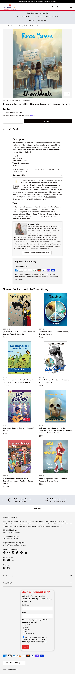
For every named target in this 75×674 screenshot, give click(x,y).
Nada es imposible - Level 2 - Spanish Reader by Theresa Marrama (53, 480)
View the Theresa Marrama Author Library (37, 252)
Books (14, 207)
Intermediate (45, 212)
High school (24, 212)
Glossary (15, 212)
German (27, 629)
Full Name (26, 605)
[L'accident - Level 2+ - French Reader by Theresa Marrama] (55, 309)
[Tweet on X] (10, 129)
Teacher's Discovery (12, 669)
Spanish (58, 214)
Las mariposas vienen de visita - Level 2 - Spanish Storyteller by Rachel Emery (18, 381)
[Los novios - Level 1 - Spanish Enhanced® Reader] (19, 406)
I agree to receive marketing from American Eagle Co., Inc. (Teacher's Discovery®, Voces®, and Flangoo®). (35, 639)
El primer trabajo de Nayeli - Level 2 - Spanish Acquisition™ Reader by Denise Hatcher (18, 481)
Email (24, 612)
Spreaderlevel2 (18, 216)
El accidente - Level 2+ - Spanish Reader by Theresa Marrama (25, 26)
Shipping (5, 112)
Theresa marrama (31, 216)
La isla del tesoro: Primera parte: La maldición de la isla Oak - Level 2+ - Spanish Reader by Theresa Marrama (55, 430)
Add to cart (48, 121)
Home (4, 26)
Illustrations (34, 212)
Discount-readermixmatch (28, 207)
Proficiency (42, 214)
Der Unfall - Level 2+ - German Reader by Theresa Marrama (54, 381)
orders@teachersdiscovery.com (46, 1)
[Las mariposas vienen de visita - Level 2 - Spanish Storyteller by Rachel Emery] (19, 357)
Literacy (22, 214)
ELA (26, 631)
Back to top (37, 508)
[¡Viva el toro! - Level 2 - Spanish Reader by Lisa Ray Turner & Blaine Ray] (19, 309)
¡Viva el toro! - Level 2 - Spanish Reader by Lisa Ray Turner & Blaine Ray (19, 333)
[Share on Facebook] (14, 129)
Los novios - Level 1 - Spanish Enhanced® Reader (18, 429)
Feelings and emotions (47, 209)
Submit (25, 647)
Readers (50, 214)
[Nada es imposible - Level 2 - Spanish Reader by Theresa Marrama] (55, 456)
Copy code (43, 21)
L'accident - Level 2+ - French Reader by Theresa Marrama (54, 333)
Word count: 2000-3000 (21, 219)
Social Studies (29, 634)
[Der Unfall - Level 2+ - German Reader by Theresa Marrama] (55, 357)
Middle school (31, 214)
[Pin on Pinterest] (17, 129)
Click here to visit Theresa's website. (38, 248)
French (27, 627)
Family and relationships (28, 209)
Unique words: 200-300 (49, 216)
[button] (66, 7)
